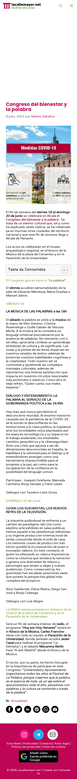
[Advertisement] (38, 61)
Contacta (46, 743)
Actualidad (19, 701)
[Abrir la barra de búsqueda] (60, 6)
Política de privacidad (25, 746)
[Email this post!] (54, 712)
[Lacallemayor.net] (22, 6)
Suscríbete (14, 743)
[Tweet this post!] (18, 712)
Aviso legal (61, 743)
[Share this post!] (9, 712)
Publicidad (30, 743)
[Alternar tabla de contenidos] (62, 270)
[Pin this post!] (36, 712)
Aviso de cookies (54, 746)
